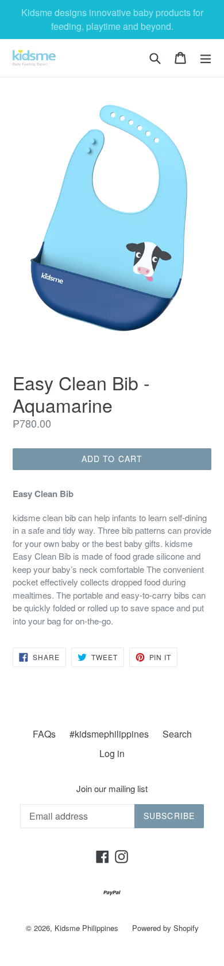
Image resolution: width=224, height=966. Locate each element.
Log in (112, 753)
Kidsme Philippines (86, 927)
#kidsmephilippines (109, 733)
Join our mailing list (112, 788)
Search (177, 733)
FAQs (44, 733)
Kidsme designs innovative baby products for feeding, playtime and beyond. (112, 19)
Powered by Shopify (165, 927)
